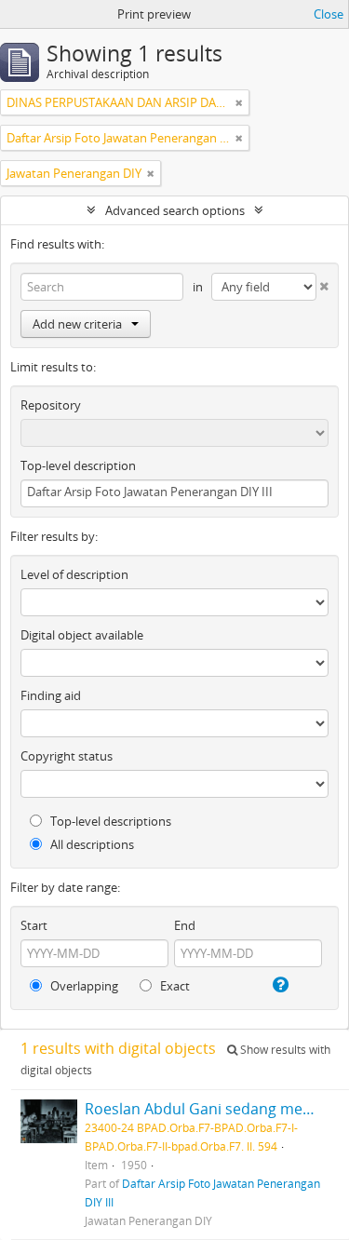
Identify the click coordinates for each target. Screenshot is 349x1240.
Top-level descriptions (109, 821)
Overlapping (82, 985)
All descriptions (90, 844)
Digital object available (81, 635)
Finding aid (50, 695)
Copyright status (66, 756)
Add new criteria (77, 324)
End (184, 925)
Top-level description (78, 465)
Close (328, 14)
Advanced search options (175, 210)
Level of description (74, 574)
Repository (50, 405)
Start (33, 925)
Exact (173, 985)
